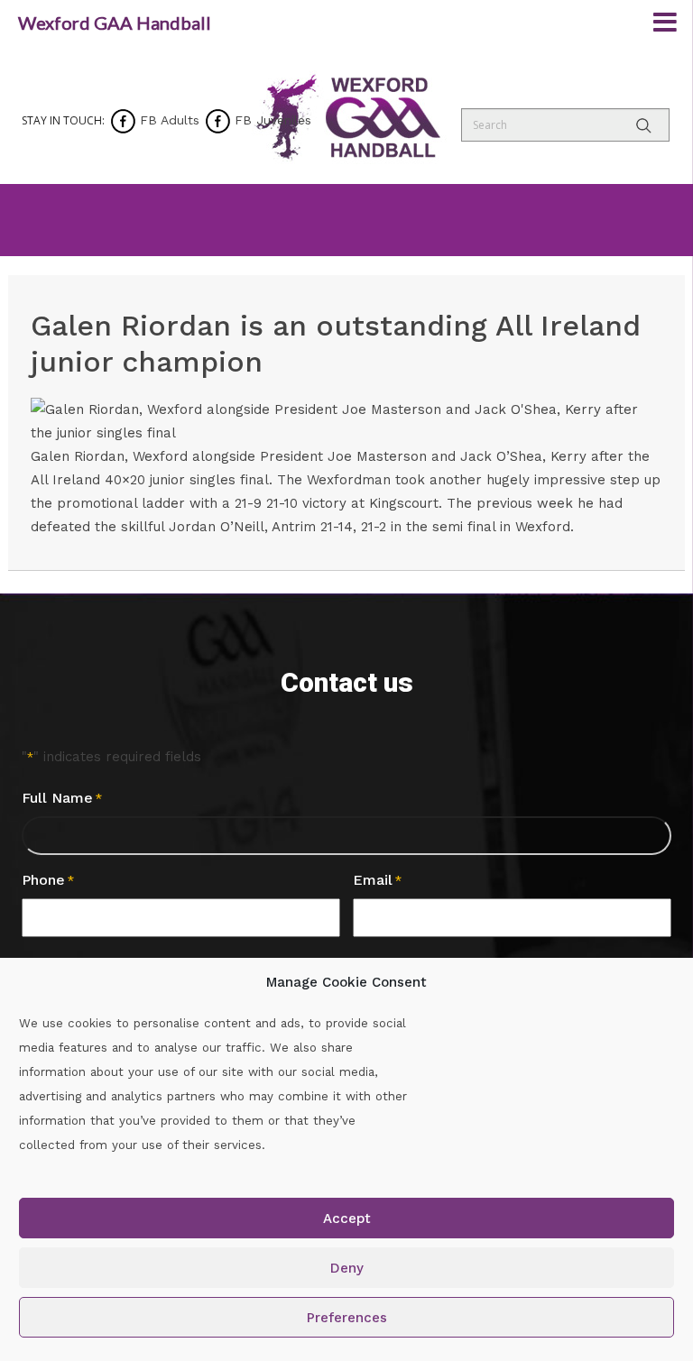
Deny (347, 1268)
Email (377, 879)
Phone (48, 879)
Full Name (62, 797)
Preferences (347, 1318)
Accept (347, 1218)
